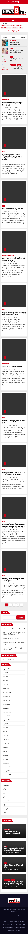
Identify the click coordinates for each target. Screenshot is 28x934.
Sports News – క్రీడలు (20, 924)
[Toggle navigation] (13, 20)
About (9, 915)
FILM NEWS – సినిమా (17, 918)
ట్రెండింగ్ (11, 40)
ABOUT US (6, 785)
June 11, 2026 (7, 317)
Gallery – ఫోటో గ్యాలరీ (8, 921)
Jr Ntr (10, 27)
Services (13, 924)
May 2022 (5, 755)
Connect (22, 915)
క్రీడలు (4, 793)
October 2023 (6, 716)
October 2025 (6, 704)
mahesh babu (19, 25)
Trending (22, 37)
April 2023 (5, 735)
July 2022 (5, 747)
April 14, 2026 (7, 425)
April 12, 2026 (7, 477)
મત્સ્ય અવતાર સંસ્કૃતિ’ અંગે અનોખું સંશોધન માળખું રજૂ (13, 883)
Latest (5, 37)
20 (18, 605)
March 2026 (6, 688)
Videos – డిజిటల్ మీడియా (20, 927)
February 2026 (7, 692)
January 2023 (6, 739)
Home (5, 915)
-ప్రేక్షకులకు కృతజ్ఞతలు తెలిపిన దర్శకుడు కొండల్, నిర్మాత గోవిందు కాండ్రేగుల (16, 52)
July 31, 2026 (7, 211)
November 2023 (7, 712)
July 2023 (5, 723)
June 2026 (5, 676)
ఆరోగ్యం (4, 789)
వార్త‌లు (15, 40)
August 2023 (6, 720)
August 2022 (6, 743)
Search (4, 612)
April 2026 (5, 684)
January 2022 (6, 771)
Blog (18, 915)
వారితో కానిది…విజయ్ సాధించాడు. (12, 367)
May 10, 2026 (7, 369)
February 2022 (7, 767)
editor (16, 107)
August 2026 (6, 669)
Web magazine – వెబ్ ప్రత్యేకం (14, 930)
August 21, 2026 (8, 107)
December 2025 (7, 696)
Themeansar (14, 911)
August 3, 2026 (8, 162)
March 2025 (6, 708)
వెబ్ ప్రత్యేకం (11, 255)
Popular (13, 37)
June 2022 (5, 751)
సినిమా (11, 48)
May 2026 (5, 680)
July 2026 (5, 672)
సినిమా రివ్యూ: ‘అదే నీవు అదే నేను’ (12, 209)
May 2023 (5, 731)
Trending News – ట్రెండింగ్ (8, 927)
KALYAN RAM (4, 27)
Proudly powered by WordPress (10, 909)
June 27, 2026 (7, 263)
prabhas (20, 27)
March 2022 (6, 763)
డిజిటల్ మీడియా (7, 801)
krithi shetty (15, 27)
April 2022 (5, 759)
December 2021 (7, 774)
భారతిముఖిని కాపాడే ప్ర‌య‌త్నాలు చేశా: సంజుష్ (14, 629)
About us (14, 915)
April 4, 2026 (7, 583)
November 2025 (7, 700)
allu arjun (3, 25)
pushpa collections (11, 25)
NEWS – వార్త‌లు (6, 924)
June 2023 (5, 727)
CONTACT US (9, 918)
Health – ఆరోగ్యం (17, 921)
